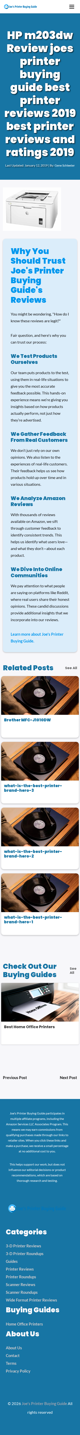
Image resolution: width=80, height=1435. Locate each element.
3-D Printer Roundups (24, 1253)
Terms (11, 1363)
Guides (12, 1261)
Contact (13, 1355)
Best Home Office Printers (29, 1027)
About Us (14, 1348)
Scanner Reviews (20, 1284)
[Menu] (71, 6)
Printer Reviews (20, 1269)
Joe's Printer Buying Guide (44, 1403)
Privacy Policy (18, 1371)
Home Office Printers (24, 1324)
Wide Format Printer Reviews (31, 1300)
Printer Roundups (21, 1277)
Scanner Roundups (22, 1292)
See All (71, 668)
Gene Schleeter (65, 165)
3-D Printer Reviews (23, 1246)
